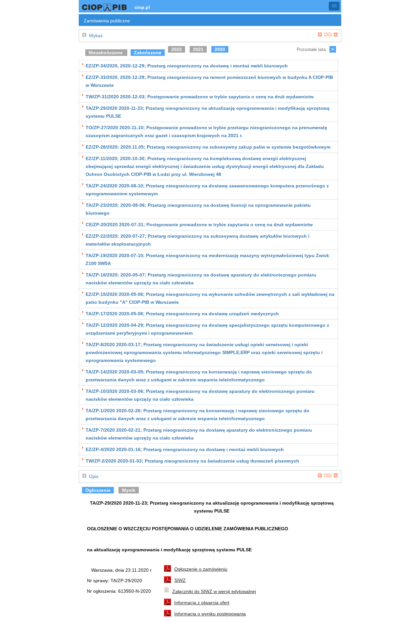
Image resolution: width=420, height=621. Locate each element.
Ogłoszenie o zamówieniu (200, 569)
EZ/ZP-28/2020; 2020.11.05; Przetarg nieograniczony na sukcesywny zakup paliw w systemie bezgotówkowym (208, 147)
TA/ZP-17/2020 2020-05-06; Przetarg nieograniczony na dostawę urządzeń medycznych (182, 313)
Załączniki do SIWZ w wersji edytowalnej (214, 591)
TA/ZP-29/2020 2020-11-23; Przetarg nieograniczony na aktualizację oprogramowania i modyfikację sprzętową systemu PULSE (207, 112)
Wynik (129, 490)
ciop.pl (142, 7)
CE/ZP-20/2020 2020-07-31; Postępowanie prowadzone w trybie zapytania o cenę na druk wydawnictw (199, 224)
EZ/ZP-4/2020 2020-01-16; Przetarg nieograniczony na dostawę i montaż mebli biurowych (185, 449)
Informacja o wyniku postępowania (210, 613)
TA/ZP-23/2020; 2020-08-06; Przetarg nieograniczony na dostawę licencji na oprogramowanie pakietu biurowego (198, 209)
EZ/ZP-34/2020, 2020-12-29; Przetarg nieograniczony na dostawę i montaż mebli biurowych (187, 65)
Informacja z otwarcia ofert (201, 602)
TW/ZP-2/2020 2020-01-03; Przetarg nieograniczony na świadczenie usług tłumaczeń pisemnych (192, 461)
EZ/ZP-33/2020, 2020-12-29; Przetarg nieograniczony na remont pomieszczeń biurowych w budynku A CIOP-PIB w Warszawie (209, 81)
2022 (176, 49)
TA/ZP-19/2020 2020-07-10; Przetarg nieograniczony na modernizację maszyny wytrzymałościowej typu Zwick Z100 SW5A (207, 259)
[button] (334, 6)
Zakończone (147, 52)
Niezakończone (106, 52)
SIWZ (180, 580)
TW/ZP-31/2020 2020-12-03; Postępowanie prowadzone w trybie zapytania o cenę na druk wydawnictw (200, 96)
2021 (198, 49)
